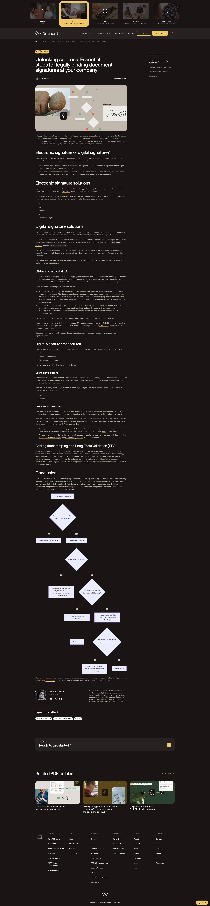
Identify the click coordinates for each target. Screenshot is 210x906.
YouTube (159, 848)
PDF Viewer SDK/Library (53, 864)
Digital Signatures (44, 718)
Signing (78, 718)
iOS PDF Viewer (54, 858)
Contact (159, 839)
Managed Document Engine (50, 437)
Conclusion (153, 76)
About (136, 839)
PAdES (69, 461)
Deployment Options (99, 877)
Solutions (73, 853)
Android (42, 211)
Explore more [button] (167, 773)
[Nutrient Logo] (46, 33)
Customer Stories (98, 848)
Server (72, 848)
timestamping (117, 454)
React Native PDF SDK (57, 848)
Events (93, 844)
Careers (137, 853)
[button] (87, 33)
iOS (40, 207)
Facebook (160, 863)
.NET (41, 214)
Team (136, 848)
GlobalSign (106, 323)
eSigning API (89, 250)
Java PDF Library (54, 839)
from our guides (100, 318)
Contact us (103, 325)
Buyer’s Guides (97, 868)
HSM (104, 431)
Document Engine (46, 218)
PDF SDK (51, 853)
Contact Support (119, 853)
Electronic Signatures (63, 718)
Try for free (143, 33)
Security (137, 844)
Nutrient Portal (118, 848)
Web (40, 204)
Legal (136, 863)
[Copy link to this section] (32, 152)
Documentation (118, 844)
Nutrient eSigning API (74, 437)
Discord (159, 853)
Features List (96, 858)
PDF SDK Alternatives (99, 863)
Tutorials (94, 853)
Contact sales (160, 33)
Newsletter (95, 882)
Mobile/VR (73, 844)
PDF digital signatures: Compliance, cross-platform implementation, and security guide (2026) (100, 809)
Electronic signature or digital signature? (159, 62)
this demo (66, 191)
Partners (137, 858)
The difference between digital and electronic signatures (50, 808)
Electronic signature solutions (160, 67)
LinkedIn (159, 844)
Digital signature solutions (158, 72)
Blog (93, 839)
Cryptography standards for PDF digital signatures (142, 808)
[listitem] (51, 699)
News (93, 873)
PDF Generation (54, 870)
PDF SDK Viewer (54, 844)
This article (87, 461)
